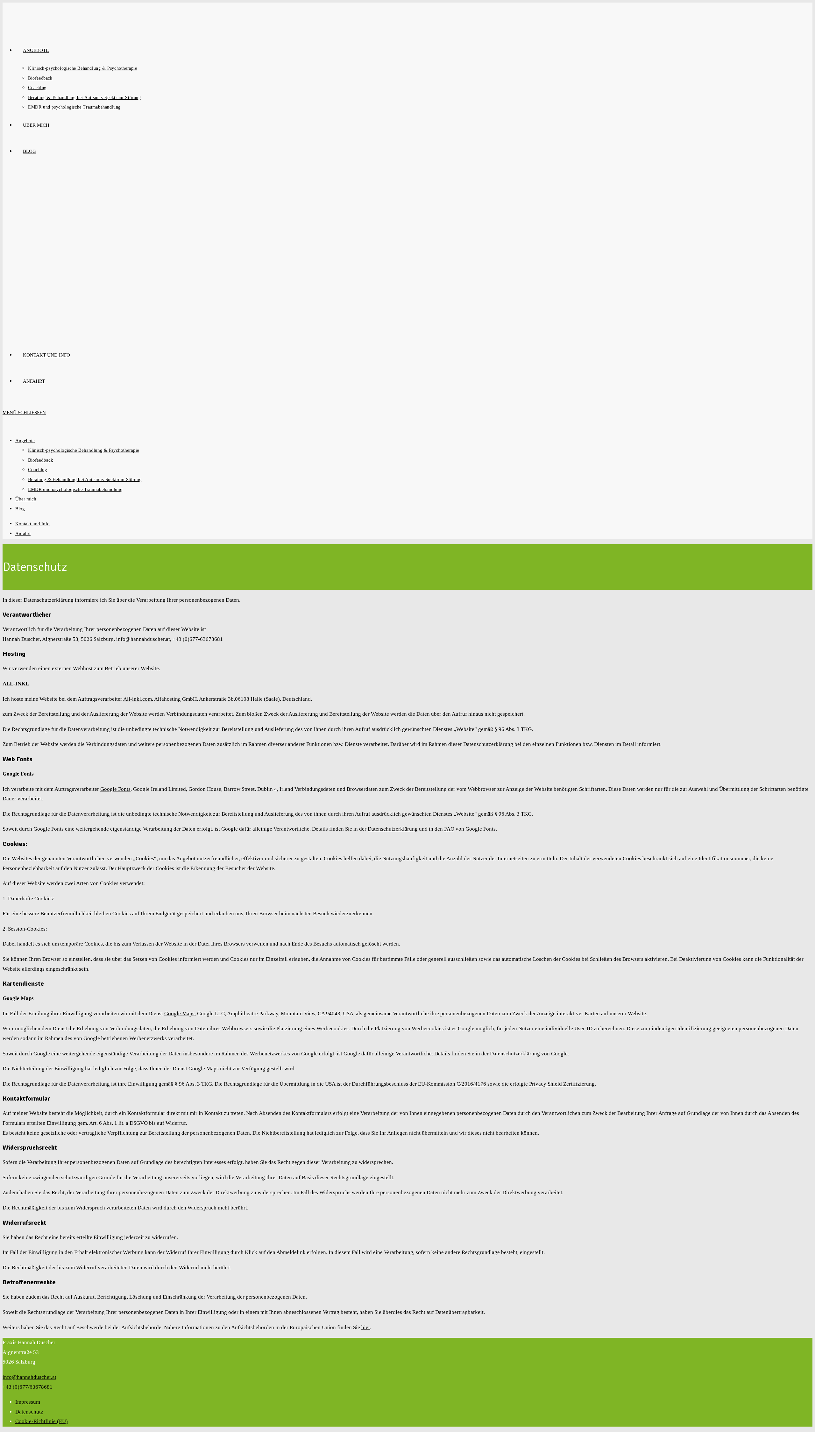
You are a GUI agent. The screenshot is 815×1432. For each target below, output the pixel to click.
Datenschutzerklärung (393, 829)
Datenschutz (29, 1412)
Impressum (27, 1402)
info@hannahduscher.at (29, 1377)
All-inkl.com (137, 699)
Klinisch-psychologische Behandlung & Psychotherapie (83, 450)
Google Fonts (115, 789)
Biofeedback (40, 460)
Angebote (25, 440)
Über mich (25, 498)
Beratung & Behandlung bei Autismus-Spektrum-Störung (85, 479)
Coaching (37, 469)
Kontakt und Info (32, 523)
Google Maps (179, 1013)
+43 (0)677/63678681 (28, 1387)
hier (365, 1327)
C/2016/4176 (471, 1084)
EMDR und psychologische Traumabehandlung (75, 489)
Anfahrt (23, 533)
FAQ (449, 829)
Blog (20, 508)
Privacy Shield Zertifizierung (562, 1084)
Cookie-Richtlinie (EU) (41, 1421)
